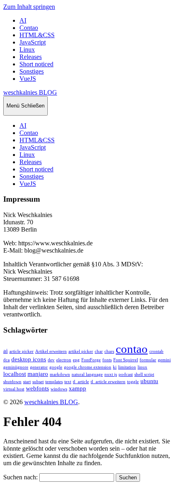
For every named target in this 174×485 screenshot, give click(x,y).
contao (132, 348)
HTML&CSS (37, 35)
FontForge (91, 360)
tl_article (81, 382)
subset (38, 382)
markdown (60, 374)
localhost (14, 373)
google (55, 367)
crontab (156, 351)
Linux (27, 49)
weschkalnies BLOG (30, 92)
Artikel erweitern (51, 351)
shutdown (12, 382)
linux (142, 367)
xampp (77, 388)
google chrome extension (87, 367)
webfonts (37, 388)
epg (76, 360)
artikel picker (80, 351)
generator (39, 367)
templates (54, 382)
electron (63, 360)
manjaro (38, 373)
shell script (144, 374)
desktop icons (28, 359)
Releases (30, 56)
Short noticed (36, 64)
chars (109, 351)
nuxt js (110, 374)
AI (22, 20)
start (27, 382)
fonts (107, 360)
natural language (87, 374)
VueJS (27, 78)
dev (51, 360)
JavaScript (32, 42)
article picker (21, 351)
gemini (164, 360)
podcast (126, 374)
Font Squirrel (125, 360)
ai (5, 350)
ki (115, 367)
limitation (127, 367)
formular (148, 360)
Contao (28, 27)
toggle (133, 382)
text (67, 382)
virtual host (13, 389)
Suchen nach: (20, 477)
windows (59, 389)
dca (6, 360)
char (99, 351)
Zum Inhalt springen (29, 6)
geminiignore (15, 367)
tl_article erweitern (108, 382)
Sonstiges (31, 71)
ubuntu (149, 380)
